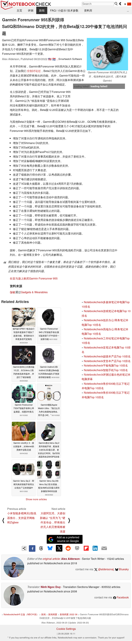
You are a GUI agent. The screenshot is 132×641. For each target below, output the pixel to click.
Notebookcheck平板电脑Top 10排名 (106, 365)
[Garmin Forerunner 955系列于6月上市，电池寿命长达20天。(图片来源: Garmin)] (107, 54)
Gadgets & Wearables (34, 292)
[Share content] (24, 548)
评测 (30, 10)
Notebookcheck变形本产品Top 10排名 (107, 361)
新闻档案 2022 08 (68, 614)
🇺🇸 (50, 59)
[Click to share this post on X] (59, 548)
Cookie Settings (66, 629)
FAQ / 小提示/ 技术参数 (64, 10)
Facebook (122, 597)
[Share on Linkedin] (95, 548)
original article (51, 559)
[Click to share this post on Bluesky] (50, 548)
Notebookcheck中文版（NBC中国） (21, 614)
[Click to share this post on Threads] (41, 548)
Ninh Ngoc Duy (51, 587)
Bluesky (123, 569)
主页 (19, 10)
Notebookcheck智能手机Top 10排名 (106, 370)
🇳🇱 (54, 59)
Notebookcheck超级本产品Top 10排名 (107, 356)
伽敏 (12, 292)
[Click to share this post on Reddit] (68, 548)
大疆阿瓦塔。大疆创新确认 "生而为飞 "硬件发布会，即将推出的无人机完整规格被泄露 (52, 522)
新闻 (42, 10)
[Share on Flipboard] (86, 548)
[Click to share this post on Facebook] (32, 548)
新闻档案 (52, 614)
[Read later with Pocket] (77, 548)
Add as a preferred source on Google (68, 539)
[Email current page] (104, 548)
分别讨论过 (34, 71)
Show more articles (36, 499)
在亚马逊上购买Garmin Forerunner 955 (34, 278)
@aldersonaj (105, 569)
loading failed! (81, 86)
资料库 (88, 10)
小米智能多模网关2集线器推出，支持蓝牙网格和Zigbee (21, 517)
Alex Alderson (70, 559)
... (128, 10)
